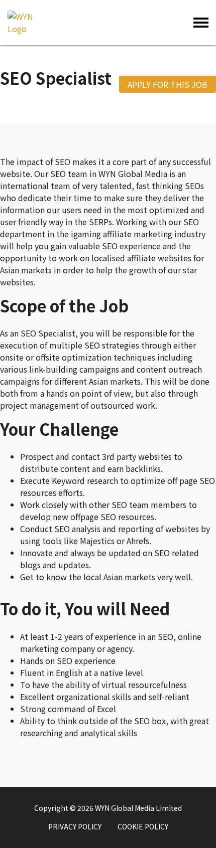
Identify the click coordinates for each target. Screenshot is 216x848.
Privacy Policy (74, 826)
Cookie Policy (143, 826)
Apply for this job (167, 84)
